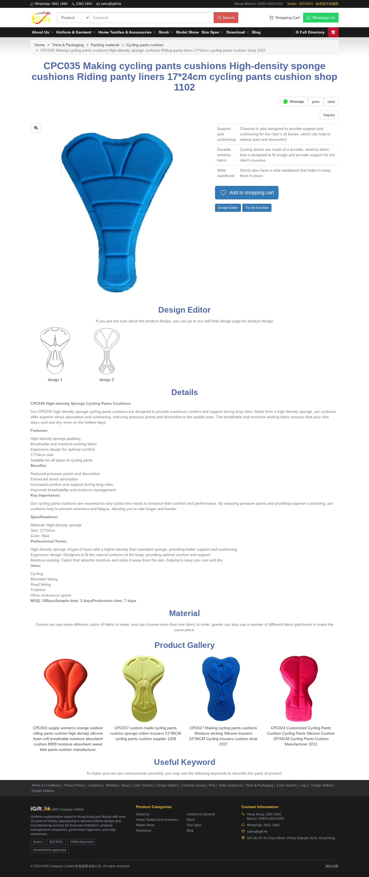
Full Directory (312, 32)
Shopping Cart (287, 17)
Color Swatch (143, 785)
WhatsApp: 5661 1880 (51, 4)
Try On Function (257, 208)
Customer (95, 785)
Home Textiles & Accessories (125, 32)
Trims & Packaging (68, 45)
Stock (164, 32)
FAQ (212, 785)
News (125, 785)
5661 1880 (272, 825)
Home (40, 45)
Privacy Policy (74, 785)
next (331, 101)
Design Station (322, 785)
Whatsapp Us (323, 17)
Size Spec (210, 32)
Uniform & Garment (73, 32)
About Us (40, 32)
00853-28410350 (271, 819)
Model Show (187, 32)
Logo (303, 785)
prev (316, 101)
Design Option (166, 785)
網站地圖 (332, 866)
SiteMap (112, 785)
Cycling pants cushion (144, 45)
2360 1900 (84, 4)
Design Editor (228, 208)
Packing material (105, 45)
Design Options (43, 791)
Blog (256, 32)
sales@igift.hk (111, 4)
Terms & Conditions (46, 785)
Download (235, 32)
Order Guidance (230, 785)
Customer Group (193, 785)
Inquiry (329, 115)
